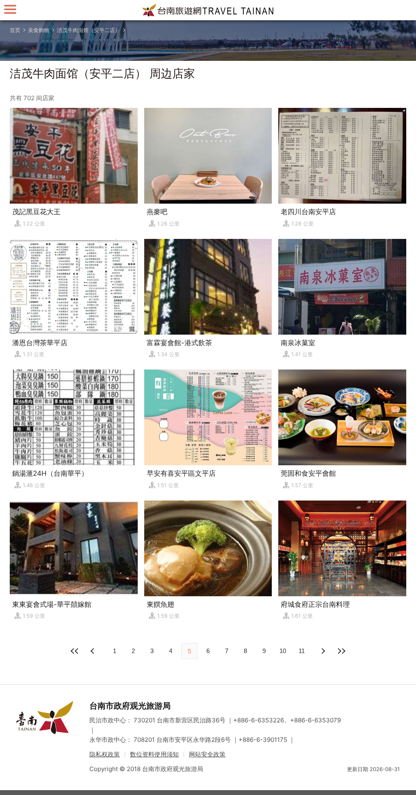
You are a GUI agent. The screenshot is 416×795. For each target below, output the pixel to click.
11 (302, 650)
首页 (15, 30)
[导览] (10, 9)
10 (283, 650)
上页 (322, 651)
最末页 (341, 651)
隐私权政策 (104, 754)
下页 (93, 651)
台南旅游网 (208, 10)
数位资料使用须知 (154, 754)
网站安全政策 (207, 754)
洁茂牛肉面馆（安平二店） (88, 30)
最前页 (75, 651)
